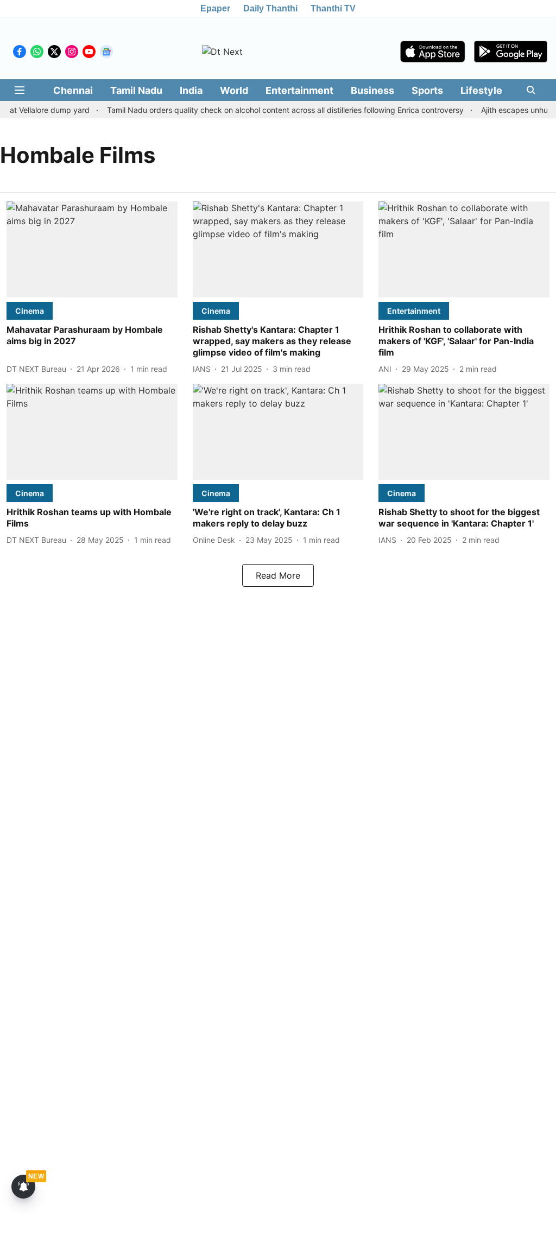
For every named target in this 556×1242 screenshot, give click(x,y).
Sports (427, 90)
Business (372, 90)
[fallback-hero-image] (92, 249)
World (234, 90)
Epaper (215, 8)
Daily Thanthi (270, 8)
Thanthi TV (333, 8)
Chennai (73, 90)
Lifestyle (481, 90)
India (191, 90)
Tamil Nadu (136, 90)
